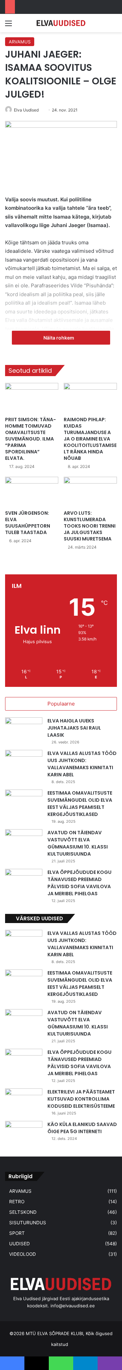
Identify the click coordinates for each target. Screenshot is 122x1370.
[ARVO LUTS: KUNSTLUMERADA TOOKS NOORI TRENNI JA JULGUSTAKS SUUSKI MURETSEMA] (90, 492)
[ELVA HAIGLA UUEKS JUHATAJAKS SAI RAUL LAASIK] (23, 730)
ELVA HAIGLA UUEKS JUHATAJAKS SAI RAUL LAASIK (74, 727)
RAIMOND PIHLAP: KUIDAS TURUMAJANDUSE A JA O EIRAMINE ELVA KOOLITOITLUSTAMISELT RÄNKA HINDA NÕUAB (90, 439)
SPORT (17, 1233)
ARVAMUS (19, 41)
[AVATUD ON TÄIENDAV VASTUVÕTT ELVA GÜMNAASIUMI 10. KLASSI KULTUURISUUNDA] (23, 842)
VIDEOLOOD (22, 1254)
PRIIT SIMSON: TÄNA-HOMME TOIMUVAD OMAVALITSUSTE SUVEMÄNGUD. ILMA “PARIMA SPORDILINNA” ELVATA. (30, 439)
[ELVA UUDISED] (61, 23)
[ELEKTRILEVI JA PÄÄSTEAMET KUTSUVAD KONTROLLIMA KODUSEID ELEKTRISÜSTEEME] (23, 1101)
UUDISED (19, 1243)
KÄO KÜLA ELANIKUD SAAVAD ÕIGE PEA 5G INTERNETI (82, 1128)
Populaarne (61, 703)
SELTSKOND (23, 1212)
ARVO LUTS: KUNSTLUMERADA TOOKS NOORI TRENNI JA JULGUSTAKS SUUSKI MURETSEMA (90, 526)
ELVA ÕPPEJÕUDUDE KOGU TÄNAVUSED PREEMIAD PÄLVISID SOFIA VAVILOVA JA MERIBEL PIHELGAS (79, 883)
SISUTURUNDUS (27, 1222)
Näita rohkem (59, 338)
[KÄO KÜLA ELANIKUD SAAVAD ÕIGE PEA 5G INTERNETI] (23, 1133)
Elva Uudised (26, 110)
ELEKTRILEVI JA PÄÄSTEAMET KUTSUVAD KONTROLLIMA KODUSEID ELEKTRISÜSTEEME (81, 1098)
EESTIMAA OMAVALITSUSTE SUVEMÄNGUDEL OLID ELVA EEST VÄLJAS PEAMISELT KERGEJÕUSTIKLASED (79, 804)
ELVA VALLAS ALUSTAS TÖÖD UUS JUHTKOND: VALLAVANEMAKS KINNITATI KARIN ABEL (82, 764)
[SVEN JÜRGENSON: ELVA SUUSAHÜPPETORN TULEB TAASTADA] (31, 492)
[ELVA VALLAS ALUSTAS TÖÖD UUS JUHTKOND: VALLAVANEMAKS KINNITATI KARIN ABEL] (23, 762)
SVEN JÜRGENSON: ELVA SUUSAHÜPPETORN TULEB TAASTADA (27, 523)
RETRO (16, 1201)
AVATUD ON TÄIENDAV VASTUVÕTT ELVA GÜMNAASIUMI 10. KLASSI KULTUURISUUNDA (77, 843)
